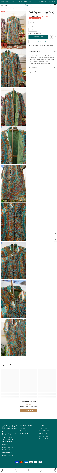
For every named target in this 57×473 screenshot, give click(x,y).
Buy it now (42, 41)
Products (8, 9)
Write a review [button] (28, 410)
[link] (10, 394)
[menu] (2, 5)
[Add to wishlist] (51, 37)
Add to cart (38, 37)
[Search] (6, 5)
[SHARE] (54, 37)
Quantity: (31, 26)
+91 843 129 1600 (12, 431)
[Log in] (51, 5)
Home (3, 9)
